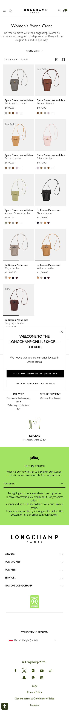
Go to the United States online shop (35, 373)
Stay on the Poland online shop (35, 383)
